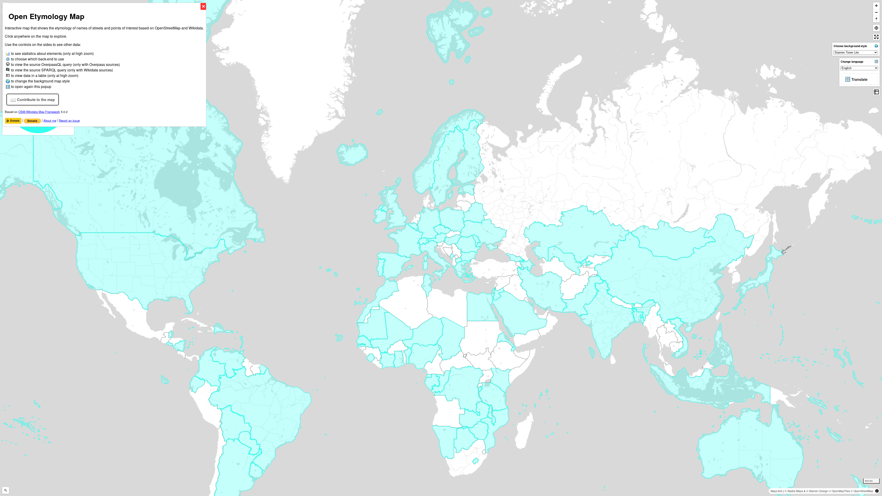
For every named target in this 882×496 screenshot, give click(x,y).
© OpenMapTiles (839, 491)
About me (49, 120)
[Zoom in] (876, 5)
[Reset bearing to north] (876, 19)
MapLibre (777, 491)
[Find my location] (876, 28)
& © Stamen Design (816, 491)
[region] (441, 248)
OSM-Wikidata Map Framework (39, 112)
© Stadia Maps (794, 491)
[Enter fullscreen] (876, 37)
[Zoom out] (876, 12)
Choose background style (850, 46)
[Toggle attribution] (877, 491)
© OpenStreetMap (862, 491)
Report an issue (69, 120)
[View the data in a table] (876, 92)
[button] (859, 79)
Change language (852, 61)
